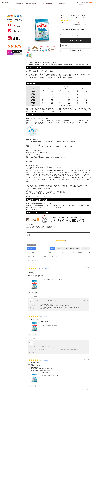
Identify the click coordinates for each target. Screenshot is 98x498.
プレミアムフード (42, 13)
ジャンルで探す (33, 13)
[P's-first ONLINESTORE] (5, 4)
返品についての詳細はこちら (67, 53)
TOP (27, 13)
